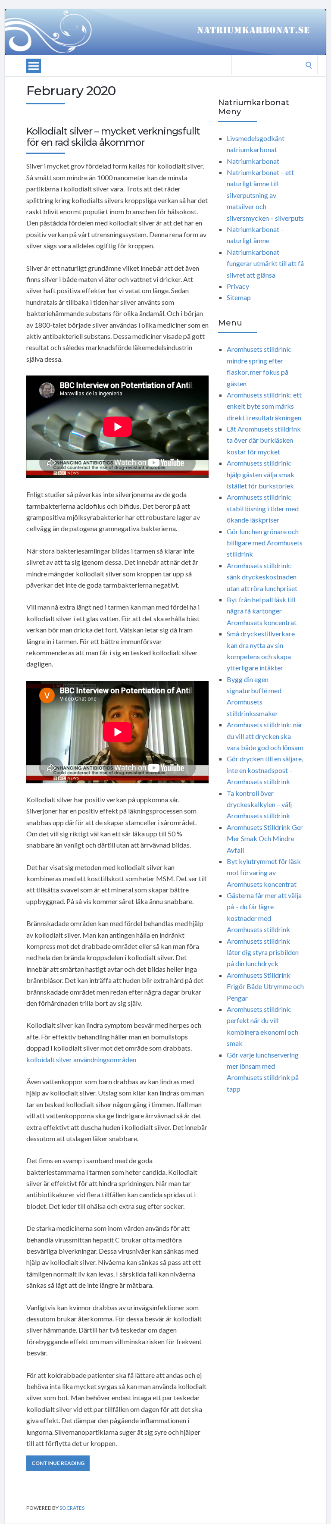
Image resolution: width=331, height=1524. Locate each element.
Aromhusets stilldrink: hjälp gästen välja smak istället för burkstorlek (260, 474)
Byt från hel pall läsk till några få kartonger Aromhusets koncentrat (262, 610)
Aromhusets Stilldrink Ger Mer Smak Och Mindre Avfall (265, 838)
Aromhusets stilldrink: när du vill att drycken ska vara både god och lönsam (265, 735)
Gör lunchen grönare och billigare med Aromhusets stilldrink (265, 542)
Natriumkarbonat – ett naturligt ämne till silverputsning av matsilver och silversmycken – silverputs (265, 195)
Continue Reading (57, 1463)
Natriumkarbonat (253, 161)
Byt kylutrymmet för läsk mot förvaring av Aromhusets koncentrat (264, 872)
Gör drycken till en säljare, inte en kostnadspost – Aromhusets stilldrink (265, 769)
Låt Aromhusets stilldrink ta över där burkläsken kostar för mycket (264, 440)
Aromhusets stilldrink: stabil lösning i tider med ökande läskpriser (263, 508)
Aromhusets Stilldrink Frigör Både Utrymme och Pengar (265, 986)
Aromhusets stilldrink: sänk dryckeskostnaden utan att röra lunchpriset (262, 576)
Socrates (71, 1508)
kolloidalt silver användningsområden (81, 1059)
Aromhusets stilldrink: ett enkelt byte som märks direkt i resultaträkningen (264, 406)
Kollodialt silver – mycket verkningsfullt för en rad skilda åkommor (113, 136)
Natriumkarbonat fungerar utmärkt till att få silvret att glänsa (265, 263)
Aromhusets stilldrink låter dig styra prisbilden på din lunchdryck (263, 952)
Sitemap (239, 297)
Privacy (238, 286)
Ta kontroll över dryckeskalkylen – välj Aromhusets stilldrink (259, 804)
